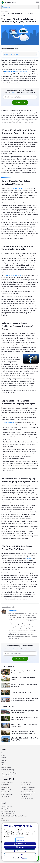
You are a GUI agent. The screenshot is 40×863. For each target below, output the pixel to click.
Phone (23, 92)
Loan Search (5, 792)
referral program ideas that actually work (16, 71)
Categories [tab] (6, 7)
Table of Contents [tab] (11, 54)
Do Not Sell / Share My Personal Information (14, 816)
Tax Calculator (25, 785)
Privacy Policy (5, 809)
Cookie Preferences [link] (7, 775)
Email (27, 92)
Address (14, 92)
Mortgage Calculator (27, 789)
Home (3, 753)
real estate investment (16, 188)
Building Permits (6, 789)
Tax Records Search (27, 799)
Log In (3, 755)
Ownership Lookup (7, 782)
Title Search (5, 797)
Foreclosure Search (7, 794)
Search (18, 102)
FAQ (2, 818)
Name (18, 92)
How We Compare (6, 767)
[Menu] (37, 2)
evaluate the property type (13, 275)
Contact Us (4, 757)
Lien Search (5, 785)
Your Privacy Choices (7, 813)
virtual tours (28, 558)
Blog (2, 762)
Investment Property (7, 770)
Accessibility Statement (8, 811)
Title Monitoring (26, 782)
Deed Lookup (5, 787)
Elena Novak (12, 610)
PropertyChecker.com (8, 2)
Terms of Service (6, 806)
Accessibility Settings (10, 773)
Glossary (4, 765)
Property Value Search (28, 787)
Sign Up (3, 760)
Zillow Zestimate (8, 422)
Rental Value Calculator (28, 792)
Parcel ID (32, 92)
